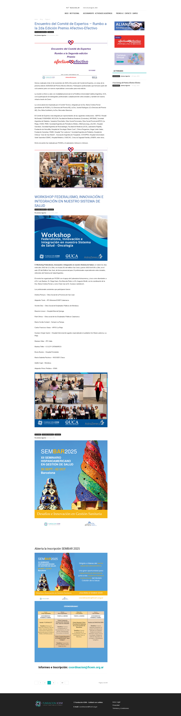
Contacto (128, 13)
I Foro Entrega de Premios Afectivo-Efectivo (126, 83)
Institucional (74, 13)
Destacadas (50, 32)
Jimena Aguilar (41, 35)
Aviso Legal (116, 702)
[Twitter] (144, 8)
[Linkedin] (141, 8)
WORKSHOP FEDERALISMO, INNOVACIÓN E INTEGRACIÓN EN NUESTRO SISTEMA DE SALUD (69, 201)
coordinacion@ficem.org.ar (86, 667)
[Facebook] (134, 8)
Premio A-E (120, 13)
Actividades (38, 434)
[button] (143, 13)
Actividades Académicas (103, 13)
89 (62, 683)
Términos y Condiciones (120, 708)
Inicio (67, 13)
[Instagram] (138, 8)
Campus (135, 13)
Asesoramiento (88, 13)
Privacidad (115, 705)
